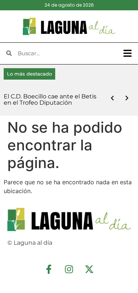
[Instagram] (69, 269)
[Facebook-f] (49, 269)
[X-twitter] (89, 269)
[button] (128, 53)
